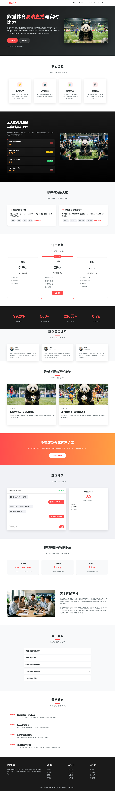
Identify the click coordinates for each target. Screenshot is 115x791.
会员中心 (70, 778)
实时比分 (49, 772)
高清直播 (49, 769)
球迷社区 (70, 769)
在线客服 (92, 778)
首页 (74, 3)
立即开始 (23, 289)
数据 (82, 3)
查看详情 (13, 421)
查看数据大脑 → (98, 220)
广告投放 (92, 769)
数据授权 (92, 772)
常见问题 (104, 3)
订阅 (86, 3)
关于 (99, 3)
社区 (90, 3)
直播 (78, 3)
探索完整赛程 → (38, 220)
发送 (62, 527)
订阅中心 (49, 778)
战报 (95, 3)
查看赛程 (24, 40)
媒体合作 (92, 775)
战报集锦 (49, 775)
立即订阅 (57, 293)
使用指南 (70, 775)
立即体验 (12, 40)
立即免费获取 (57, 456)
